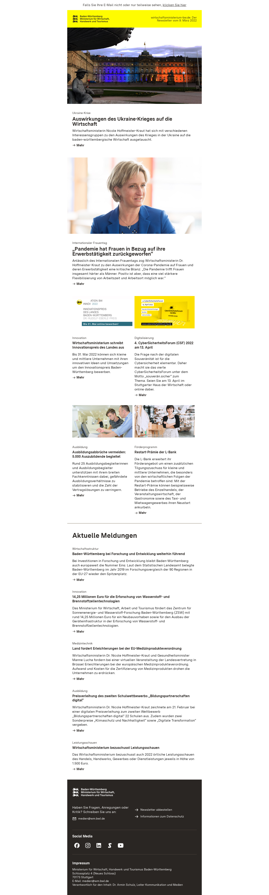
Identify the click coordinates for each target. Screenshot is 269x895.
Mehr (80, 145)
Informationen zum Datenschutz (162, 816)
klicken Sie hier (174, 5)
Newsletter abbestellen (156, 809)
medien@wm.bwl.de (91, 818)
